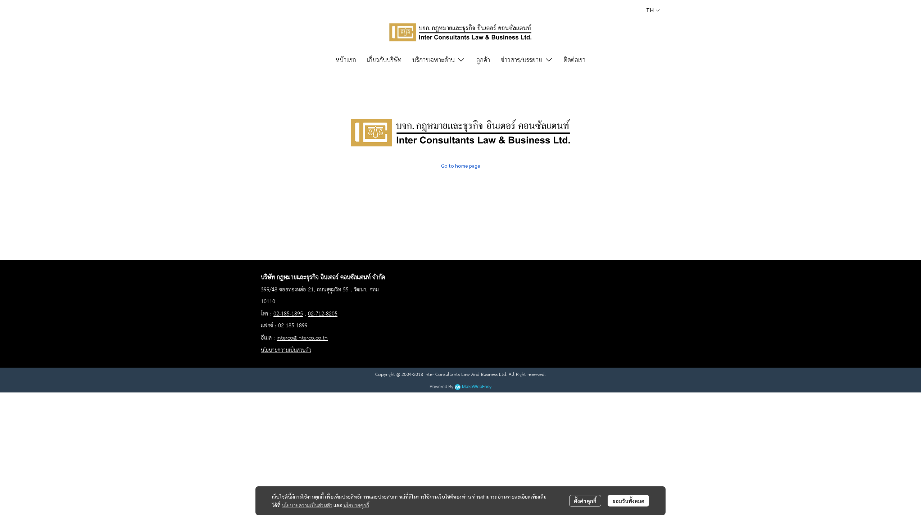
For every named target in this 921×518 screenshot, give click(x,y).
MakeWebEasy (476, 387)
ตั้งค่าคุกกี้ (585, 500)
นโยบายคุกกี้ (356, 505)
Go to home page (460, 165)
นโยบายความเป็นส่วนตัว (307, 505)
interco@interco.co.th (302, 338)
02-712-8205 (322, 314)
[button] (653, 10)
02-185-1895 (288, 314)
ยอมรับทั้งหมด (628, 500)
